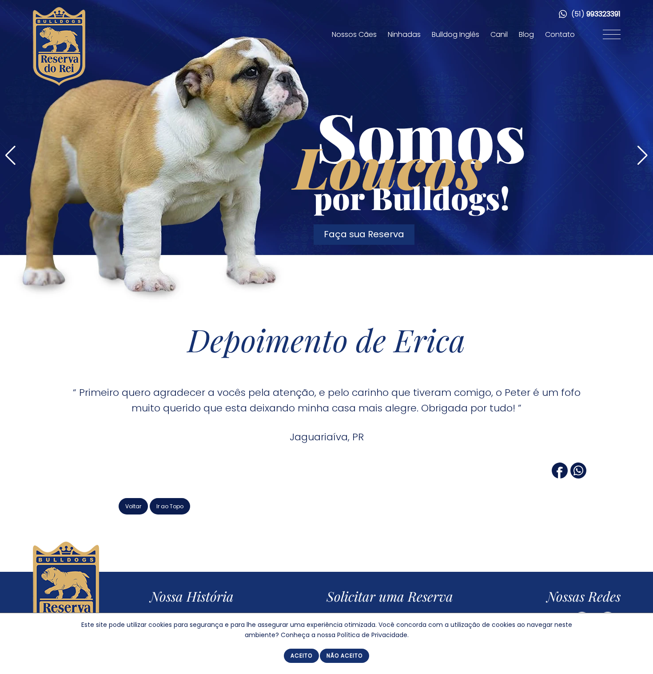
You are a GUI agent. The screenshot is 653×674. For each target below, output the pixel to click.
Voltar (133, 506)
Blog (526, 34)
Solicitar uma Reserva (389, 596)
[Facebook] (560, 475)
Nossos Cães (354, 34)
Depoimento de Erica (326, 339)
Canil (499, 34)
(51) (595, 14)
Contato (560, 34)
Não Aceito (344, 655)
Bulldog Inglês (455, 34)
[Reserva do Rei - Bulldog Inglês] (59, 84)
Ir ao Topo (169, 506)
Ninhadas (404, 34)
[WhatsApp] (578, 475)
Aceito (301, 655)
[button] (643, 155)
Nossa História (192, 596)
